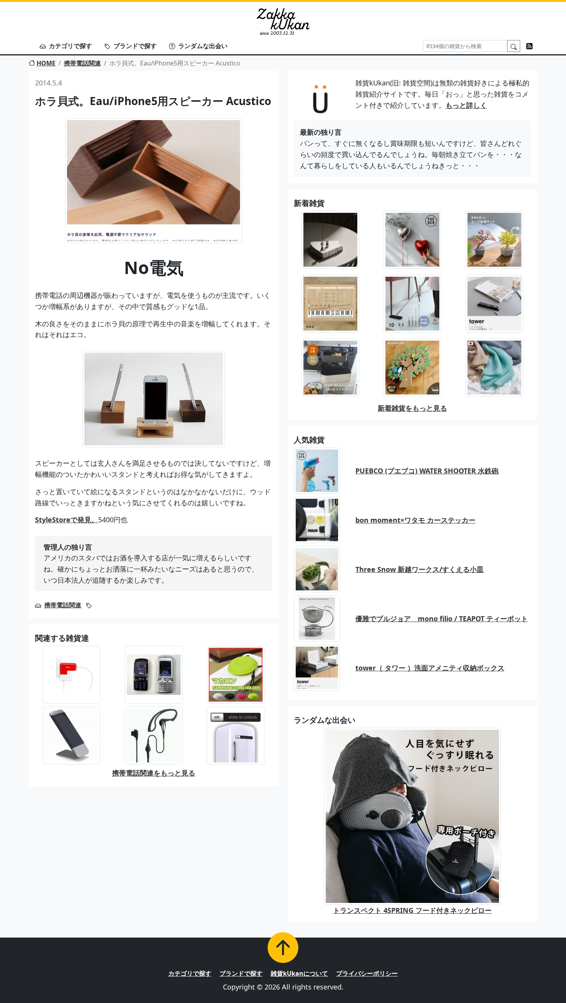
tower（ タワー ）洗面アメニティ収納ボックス (429, 667)
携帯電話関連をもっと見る (153, 772)
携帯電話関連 (82, 63)
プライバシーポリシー (367, 973)
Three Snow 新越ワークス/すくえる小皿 (419, 569)
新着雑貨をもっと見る (412, 408)
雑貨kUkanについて (299, 973)
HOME (46, 63)
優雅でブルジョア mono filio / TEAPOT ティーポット (441, 618)
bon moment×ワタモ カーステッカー (415, 520)
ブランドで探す (135, 46)
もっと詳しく (466, 105)
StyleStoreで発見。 (66, 519)
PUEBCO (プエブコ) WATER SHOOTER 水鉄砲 (427, 470)
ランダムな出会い (203, 46)
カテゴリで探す (70, 46)
